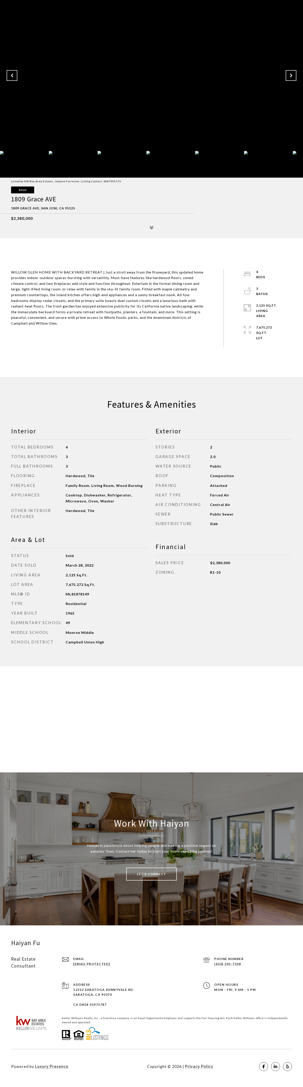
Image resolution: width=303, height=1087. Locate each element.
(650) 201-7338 (227, 964)
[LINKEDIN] (275, 1066)
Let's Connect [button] (151, 874)
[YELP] (287, 1066)
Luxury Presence (51, 1066)
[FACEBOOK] (263, 1066)
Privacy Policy (199, 1066)
